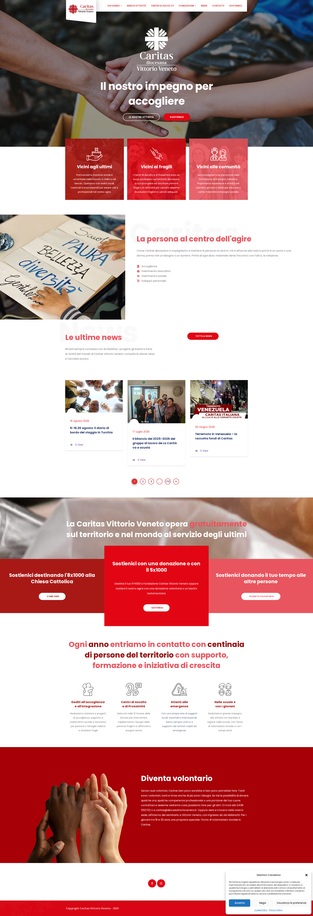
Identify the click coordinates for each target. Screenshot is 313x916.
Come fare (52, 596)
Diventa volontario (261, 596)
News (204, 5)
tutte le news (203, 336)
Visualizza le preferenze (291, 903)
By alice (83, 411)
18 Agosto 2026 (79, 421)
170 (168, 481)
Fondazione (186, 5)
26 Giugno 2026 (205, 427)
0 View (79, 444)
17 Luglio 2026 (141, 431)
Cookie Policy (261, 910)
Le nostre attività (141, 117)
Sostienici (235, 5)
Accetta (240, 903)
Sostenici (157, 607)
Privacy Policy (276, 910)
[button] (306, 875)
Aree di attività (136, 5)
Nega (262, 903)
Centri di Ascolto (162, 5)
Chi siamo (113, 5)
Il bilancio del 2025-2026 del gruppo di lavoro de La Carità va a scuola (155, 443)
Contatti (218, 5)
